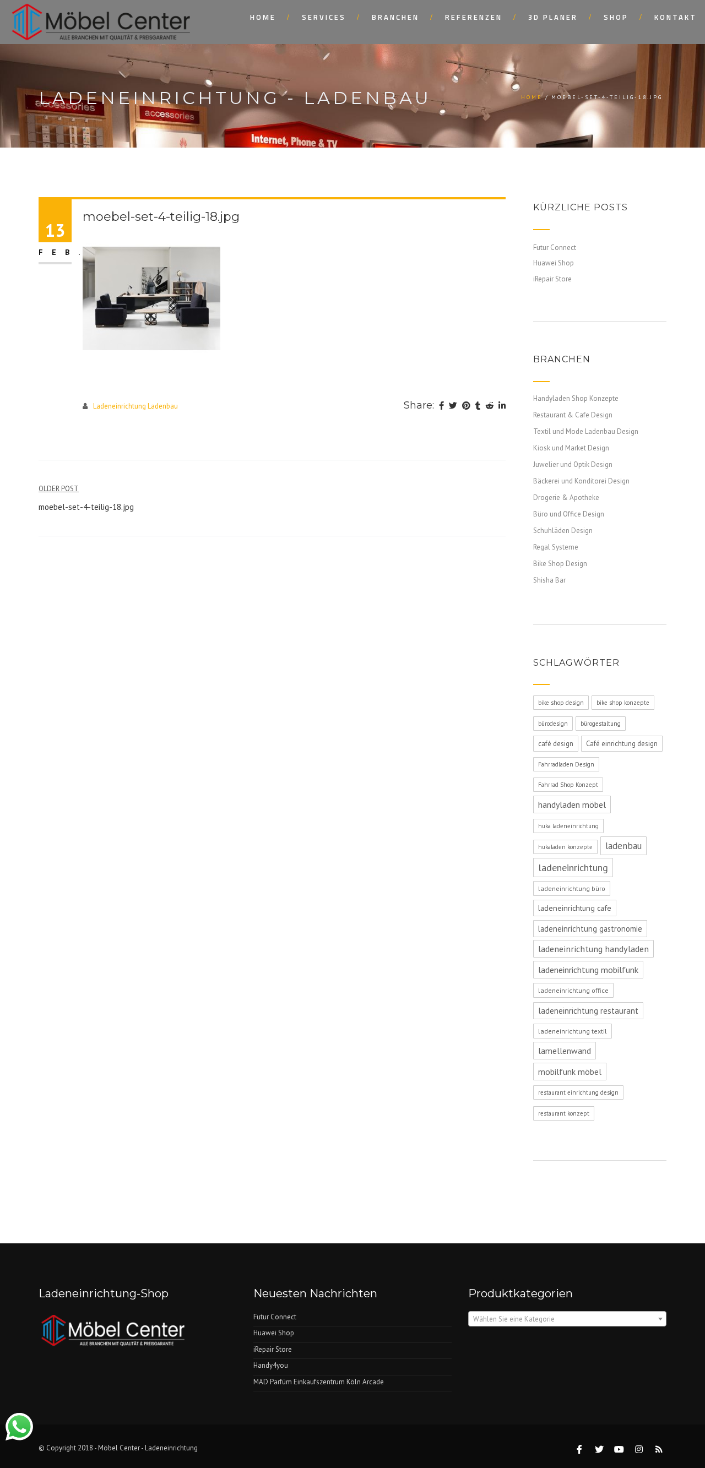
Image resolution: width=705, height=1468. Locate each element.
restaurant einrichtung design (578, 1092)
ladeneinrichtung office (573, 990)
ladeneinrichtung (573, 867)
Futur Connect (554, 247)
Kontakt (675, 17)
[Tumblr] (477, 406)
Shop (616, 17)
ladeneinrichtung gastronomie (590, 928)
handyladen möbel (572, 804)
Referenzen (473, 17)
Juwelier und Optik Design (572, 464)
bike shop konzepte (622, 702)
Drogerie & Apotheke (566, 497)
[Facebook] (441, 406)
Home (263, 17)
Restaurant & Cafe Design (572, 415)
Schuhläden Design (563, 530)
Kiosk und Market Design (571, 448)
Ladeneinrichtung (171, 1448)
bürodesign (553, 723)
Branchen (395, 17)
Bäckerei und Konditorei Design (581, 481)
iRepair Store (552, 279)
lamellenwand (564, 1050)
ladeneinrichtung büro (571, 888)
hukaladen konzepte (565, 847)
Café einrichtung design (622, 743)
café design (555, 743)
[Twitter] (453, 406)
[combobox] (567, 1318)
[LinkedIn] (502, 406)
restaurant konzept (563, 1113)
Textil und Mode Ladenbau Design (585, 431)
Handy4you (270, 1365)
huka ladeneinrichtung (568, 826)
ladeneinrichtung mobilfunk (588, 969)
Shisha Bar (549, 580)
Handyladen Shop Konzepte (576, 398)
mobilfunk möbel (569, 1071)
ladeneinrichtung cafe (574, 908)
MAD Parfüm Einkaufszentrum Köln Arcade (318, 1382)
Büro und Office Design (568, 514)
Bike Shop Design (560, 563)
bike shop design (561, 702)
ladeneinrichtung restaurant (588, 1010)
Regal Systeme (555, 547)
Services (324, 17)
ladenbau (623, 846)
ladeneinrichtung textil (572, 1031)
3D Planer (553, 17)
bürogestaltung (601, 723)
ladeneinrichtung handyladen (593, 948)
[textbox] (567, 1319)
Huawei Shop (553, 263)
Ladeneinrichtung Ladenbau (135, 406)
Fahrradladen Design (566, 764)
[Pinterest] (466, 406)
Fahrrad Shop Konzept (568, 785)
